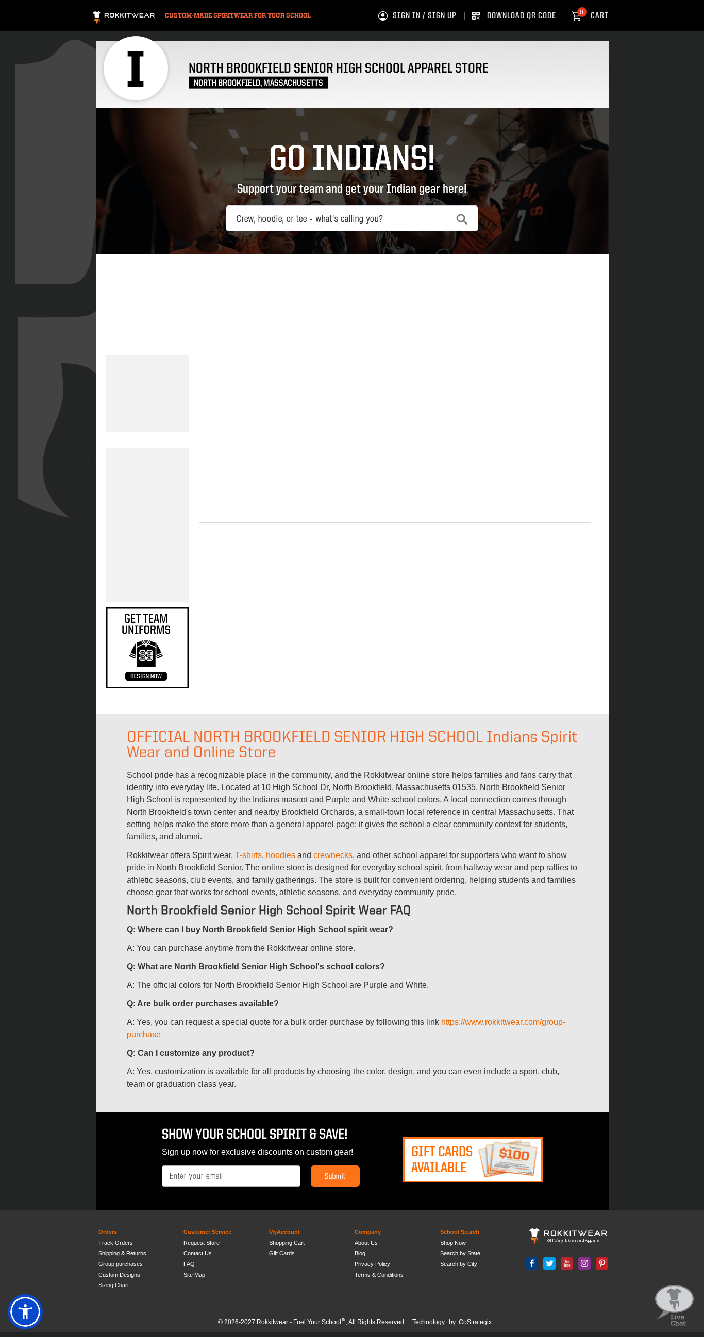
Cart (594, 16)
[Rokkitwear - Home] (124, 16)
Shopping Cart (287, 1243)
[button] (25, 1312)
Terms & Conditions (379, 1275)
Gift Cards (282, 1253)
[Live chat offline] (674, 1306)
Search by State (460, 1253)
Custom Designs (119, 1275)
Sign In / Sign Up (425, 16)
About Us (366, 1243)
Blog (360, 1253)
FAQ (189, 1264)
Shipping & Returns (122, 1253)
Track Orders (115, 1243)
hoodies (280, 855)
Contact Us (197, 1253)
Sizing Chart (113, 1285)
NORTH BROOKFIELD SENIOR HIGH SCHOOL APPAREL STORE (339, 69)
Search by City (458, 1264)
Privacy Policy (372, 1264)
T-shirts (248, 855)
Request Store (201, 1243)
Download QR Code (521, 16)
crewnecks (333, 855)
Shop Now (453, 1243)
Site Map (194, 1275)
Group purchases (120, 1264)
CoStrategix (475, 1322)
